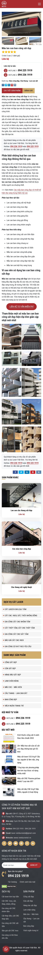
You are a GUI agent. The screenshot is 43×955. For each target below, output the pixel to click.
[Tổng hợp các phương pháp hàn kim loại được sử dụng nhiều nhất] (9, 770)
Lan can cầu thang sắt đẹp (21, 510)
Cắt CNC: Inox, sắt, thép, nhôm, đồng (21, 615)
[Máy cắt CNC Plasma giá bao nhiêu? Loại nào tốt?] (9, 781)
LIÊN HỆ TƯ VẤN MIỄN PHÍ (21, 306)
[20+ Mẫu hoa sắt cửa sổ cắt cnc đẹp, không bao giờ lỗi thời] (9, 748)
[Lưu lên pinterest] (12, 85)
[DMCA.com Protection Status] (9, 886)
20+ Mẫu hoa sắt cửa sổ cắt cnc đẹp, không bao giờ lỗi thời (28, 749)
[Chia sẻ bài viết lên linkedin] (9, 85)
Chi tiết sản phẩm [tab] (12, 90)
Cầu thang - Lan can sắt (29, 81)
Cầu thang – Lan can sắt (16, 693)
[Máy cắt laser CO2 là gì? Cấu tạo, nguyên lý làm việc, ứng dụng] (9, 759)
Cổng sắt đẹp (11, 662)
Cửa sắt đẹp (10, 668)
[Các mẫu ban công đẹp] (21, 533)
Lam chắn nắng (12, 681)
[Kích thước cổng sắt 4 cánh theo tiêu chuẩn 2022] (9, 738)
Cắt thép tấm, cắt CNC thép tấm (20, 628)
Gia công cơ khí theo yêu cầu (18, 646)
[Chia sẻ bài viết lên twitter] (6, 85)
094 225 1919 (18, 828)
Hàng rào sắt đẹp (13, 674)
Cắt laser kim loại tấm (15, 609)
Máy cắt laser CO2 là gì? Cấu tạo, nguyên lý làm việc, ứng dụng (28, 759)
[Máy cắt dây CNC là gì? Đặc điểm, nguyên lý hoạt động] (9, 792)
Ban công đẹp (14, 81)
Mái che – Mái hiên (13, 687)
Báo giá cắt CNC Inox (14, 640)
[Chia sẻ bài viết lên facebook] (3, 85)
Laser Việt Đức (31, 947)
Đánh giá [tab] (28, 90)
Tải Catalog (12, 882)
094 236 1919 (30, 828)
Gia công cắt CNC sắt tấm (16, 634)
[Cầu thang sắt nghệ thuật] (21, 572)
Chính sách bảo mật (27, 882)
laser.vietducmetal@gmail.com (23, 833)
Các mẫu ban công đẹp (21, 549)
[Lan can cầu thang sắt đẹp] (21, 495)
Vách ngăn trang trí (14, 706)
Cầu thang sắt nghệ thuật (21, 587)
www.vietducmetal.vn (22, 837)
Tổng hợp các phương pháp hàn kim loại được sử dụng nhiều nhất (28, 770)
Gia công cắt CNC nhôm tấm (17, 621)
